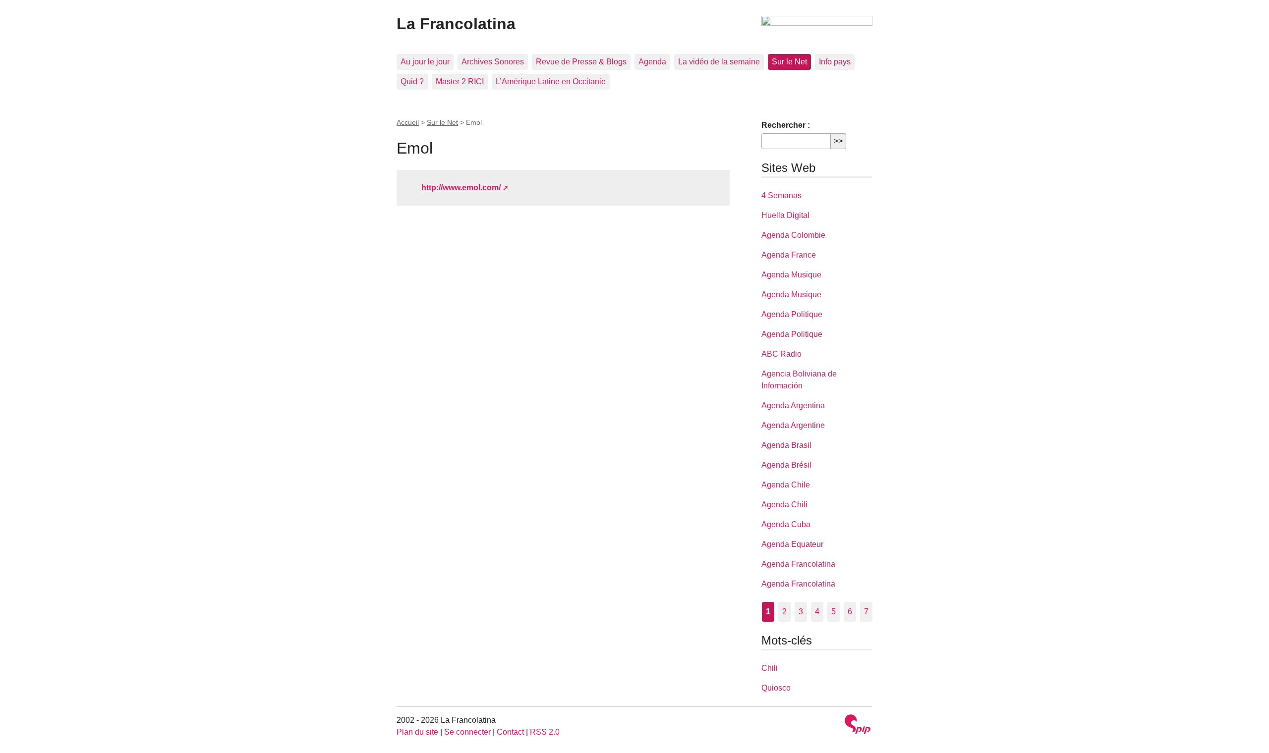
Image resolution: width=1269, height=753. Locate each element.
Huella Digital (785, 215)
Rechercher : (785, 125)
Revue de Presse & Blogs (581, 61)
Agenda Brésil (786, 465)
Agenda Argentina (793, 405)
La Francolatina (456, 24)
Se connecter (467, 732)
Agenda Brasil (786, 445)
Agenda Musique (791, 274)
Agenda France (788, 255)
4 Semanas (781, 195)
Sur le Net (789, 61)
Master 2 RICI (460, 81)
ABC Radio (781, 354)
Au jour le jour (425, 61)
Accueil (408, 122)
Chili (769, 668)
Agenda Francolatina (798, 564)
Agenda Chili (784, 504)
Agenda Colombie (793, 235)
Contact (510, 732)
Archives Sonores (492, 61)
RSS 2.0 (545, 732)
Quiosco (776, 688)
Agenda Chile (785, 485)
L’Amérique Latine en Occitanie (551, 81)
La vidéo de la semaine (719, 61)
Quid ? (412, 81)
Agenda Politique (791, 314)
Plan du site (417, 732)
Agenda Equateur (792, 544)
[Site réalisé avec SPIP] (857, 725)
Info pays (835, 61)
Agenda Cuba (785, 524)
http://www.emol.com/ (461, 187)
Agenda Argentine (793, 425)
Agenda (652, 61)
